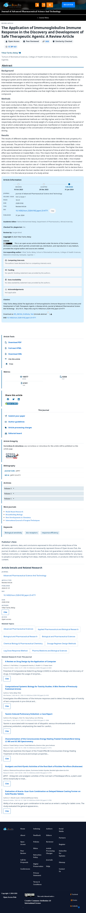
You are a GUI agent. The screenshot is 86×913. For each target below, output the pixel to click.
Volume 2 (8, 493)
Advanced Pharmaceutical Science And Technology (24, 575)
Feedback (37, 835)
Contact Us (62, 870)
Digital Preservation (38, 865)
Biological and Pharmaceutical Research (20, 636)
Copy (52, 211)
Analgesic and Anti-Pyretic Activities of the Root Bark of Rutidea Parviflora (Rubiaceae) (43, 766)
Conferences (25, 869)
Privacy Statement (37, 874)
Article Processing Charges (50, 850)
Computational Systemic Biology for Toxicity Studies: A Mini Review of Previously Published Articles (41, 687)
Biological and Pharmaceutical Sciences (58, 636)
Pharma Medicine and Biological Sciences (49, 650)
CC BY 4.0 (12, 46)
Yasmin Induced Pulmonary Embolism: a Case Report (28, 714)
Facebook (75, 894)
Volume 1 (8, 499)
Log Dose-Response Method (16, 650)
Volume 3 (8, 488)
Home (22, 829)
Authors (49, 829)
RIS (15, 314)
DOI (47, 41)
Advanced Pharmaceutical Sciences (18, 629)
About (22, 835)
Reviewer (49, 842)
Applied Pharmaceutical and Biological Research (58, 629)
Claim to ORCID (12, 404)
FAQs (48, 866)
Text (32, 314)
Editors (49, 835)
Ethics (35, 848)
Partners (62, 838)
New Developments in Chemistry (18, 517)
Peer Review (23, 852)
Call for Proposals (24, 861)
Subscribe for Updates (63, 853)
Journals (49, 860)
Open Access (23, 843)
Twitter (75, 900)
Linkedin (75, 906)
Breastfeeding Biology (14, 514)
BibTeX (19, 314)
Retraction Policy (37, 856)
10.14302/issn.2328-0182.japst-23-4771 (32, 210)
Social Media (61, 830)
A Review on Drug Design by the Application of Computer (30, 661)
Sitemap (62, 862)
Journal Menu (43, 18)
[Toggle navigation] (49, 4)
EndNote (26, 314)
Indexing (36, 829)
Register (68, 5)
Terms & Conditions (37, 883)
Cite (5, 612)
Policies (36, 842)
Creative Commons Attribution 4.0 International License (38, 902)
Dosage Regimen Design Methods (61, 643)
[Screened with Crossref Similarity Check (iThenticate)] (12, 455)
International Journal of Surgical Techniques (23, 520)
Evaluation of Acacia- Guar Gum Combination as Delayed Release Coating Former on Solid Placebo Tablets (43, 792)
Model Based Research (14, 512)
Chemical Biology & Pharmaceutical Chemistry (23, 643)
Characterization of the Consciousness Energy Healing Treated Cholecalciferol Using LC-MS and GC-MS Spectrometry (42, 740)
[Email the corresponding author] (20, 53)
